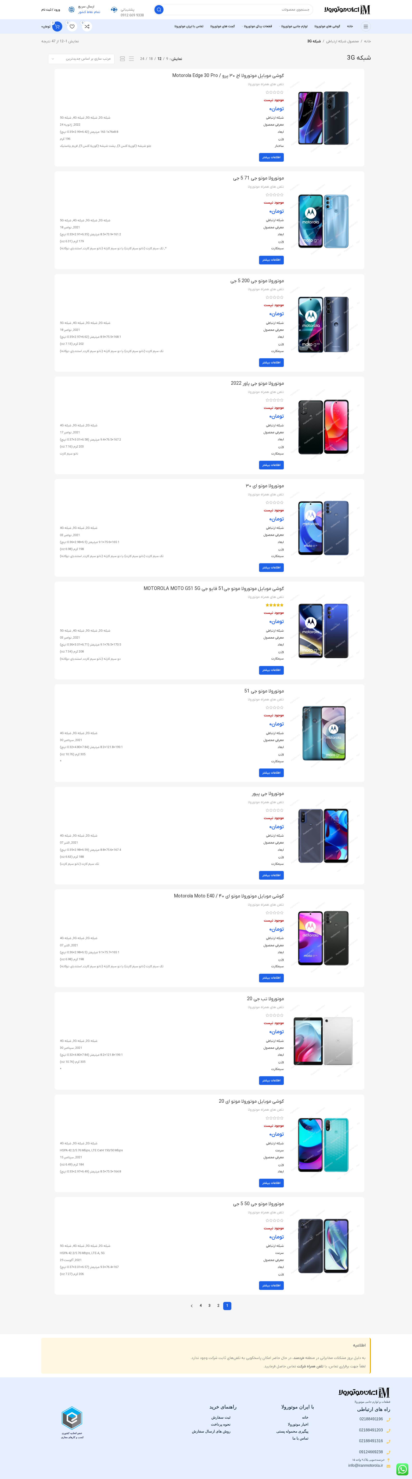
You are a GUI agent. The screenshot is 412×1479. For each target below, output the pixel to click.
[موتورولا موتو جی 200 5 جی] (323, 323)
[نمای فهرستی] (131, 59)
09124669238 (371, 1452)
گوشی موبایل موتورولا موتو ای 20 (251, 1101)
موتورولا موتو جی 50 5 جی (258, 1204)
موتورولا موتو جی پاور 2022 (257, 383)
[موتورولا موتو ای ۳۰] (323, 528)
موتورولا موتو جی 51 (264, 691)
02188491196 (371, 1419)
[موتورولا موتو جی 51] (323, 733)
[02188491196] (388, 1420)
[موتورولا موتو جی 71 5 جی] (323, 220)
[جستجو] (159, 9)
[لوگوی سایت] (347, 9)
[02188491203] (388, 1431)
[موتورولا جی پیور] (323, 836)
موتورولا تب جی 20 (265, 999)
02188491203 (371, 1430)
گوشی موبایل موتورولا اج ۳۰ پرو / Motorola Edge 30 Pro (228, 76)
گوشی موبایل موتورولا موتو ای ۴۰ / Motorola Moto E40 (229, 896)
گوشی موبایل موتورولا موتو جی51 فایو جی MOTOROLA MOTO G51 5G (214, 589)
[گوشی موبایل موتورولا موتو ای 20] (323, 1143)
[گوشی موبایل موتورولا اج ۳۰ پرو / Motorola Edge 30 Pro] (323, 118)
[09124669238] (388, 1452)
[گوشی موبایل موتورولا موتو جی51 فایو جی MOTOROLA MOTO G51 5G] (323, 631)
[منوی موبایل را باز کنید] (365, 26)
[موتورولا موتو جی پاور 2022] (323, 425)
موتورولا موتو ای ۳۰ (265, 486)
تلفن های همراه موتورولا (266, 84)
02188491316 (371, 1441)
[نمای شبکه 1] (122, 59)
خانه (367, 41)
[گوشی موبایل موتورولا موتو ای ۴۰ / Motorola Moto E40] (323, 938)
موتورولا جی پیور (268, 794)
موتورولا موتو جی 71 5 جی (258, 178)
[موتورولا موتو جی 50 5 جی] (323, 1246)
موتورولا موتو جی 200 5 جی (257, 281)
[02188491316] (388, 1442)
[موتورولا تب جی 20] (323, 1041)
